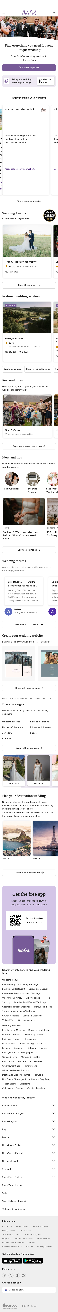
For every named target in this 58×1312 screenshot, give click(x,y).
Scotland (6, 1169)
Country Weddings (29, 984)
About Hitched (43, 1238)
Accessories (36, 1061)
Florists (43, 1048)
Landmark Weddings (33, 1015)
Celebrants (25, 1083)
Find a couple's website (29, 201)
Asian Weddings (27, 1011)
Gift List (29, 1246)
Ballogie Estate (14, 338)
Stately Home (9, 1011)
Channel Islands (9, 1105)
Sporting (6, 1002)
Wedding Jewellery (36, 1088)
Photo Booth (8, 1061)
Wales (5, 1193)
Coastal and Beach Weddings (16, 1006)
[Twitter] (11, 1275)
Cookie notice (25, 1230)
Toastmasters (9, 1083)
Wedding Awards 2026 (12, 1246)
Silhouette (39, 783)
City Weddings (33, 997)
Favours (6, 1048)
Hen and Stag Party (40, 1079)
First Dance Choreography (15, 1079)
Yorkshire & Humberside (13, 1209)
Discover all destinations (27, 872)
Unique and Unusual (38, 989)
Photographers (9, 1052)
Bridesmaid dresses (40, 727)
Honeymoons (30, 1066)
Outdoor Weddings (27, 1020)
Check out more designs (27, 688)
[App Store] (12, 1263)
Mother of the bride (12, 727)
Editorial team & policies (13, 1242)
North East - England (12, 1145)
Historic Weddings (31, 993)
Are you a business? (24, 1238)
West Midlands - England (14, 1201)
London (5, 1137)
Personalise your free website (20, 169)
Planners (22, 1061)
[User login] (54, 12)
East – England (9, 1121)
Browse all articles (27, 549)
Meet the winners (27, 285)
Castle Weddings (10, 993)
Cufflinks (6, 738)
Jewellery (7, 733)
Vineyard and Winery (12, 997)
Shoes (33, 733)
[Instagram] (23, 1275)
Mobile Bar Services (11, 1034)
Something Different (34, 1034)
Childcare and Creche (12, 1088)
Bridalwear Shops (10, 1039)
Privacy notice (8, 1230)
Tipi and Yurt (8, 1020)
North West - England (12, 1153)
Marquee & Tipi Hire (30, 1057)
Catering (31, 1048)
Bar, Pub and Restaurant (13, 989)
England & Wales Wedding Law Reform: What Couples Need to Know (21, 535)
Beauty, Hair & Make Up (38, 369)
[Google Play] (33, 1263)
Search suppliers (30, 67)
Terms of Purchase (40, 1226)
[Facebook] (4, 1275)
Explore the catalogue (27, 748)
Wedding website (44, 1246)
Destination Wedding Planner (16, 1074)
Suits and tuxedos (39, 721)
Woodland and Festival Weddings (30, 1002)
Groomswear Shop (11, 1066)
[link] (27, 416)
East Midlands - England (13, 1113)
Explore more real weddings (27, 446)
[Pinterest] (17, 1275)
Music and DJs (9, 1043)
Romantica (14, 783)
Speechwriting (27, 1043)
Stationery (19, 1048)
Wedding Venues (12, 369)
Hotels (47, 997)
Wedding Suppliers (12, 1025)
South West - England (12, 1185)
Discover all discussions (27, 624)
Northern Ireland (10, 1161)
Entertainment (29, 1039)
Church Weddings (10, 1015)
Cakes (40, 1043)
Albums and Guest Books (14, 1070)
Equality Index (12, 816)
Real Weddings (11, 488)
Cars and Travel (9, 1057)
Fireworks (38, 1074)
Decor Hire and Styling (39, 1030)
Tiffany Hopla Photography (20, 261)
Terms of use (22, 1226)
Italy (4, 1129)
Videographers (27, 1052)
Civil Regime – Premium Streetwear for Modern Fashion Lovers (21, 585)
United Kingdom (16, 1290)
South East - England (12, 1177)
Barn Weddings (9, 984)
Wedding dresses (11, 721)
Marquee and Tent (43, 1006)
